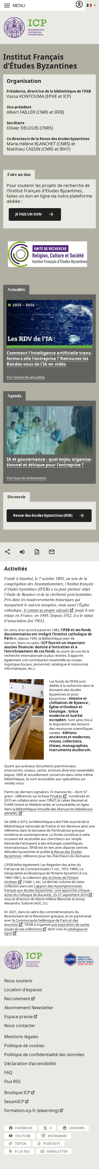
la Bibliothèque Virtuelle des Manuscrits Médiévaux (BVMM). (48, 811)
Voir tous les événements (26, 478)
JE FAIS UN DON (28, 214)
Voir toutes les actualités (26, 377)
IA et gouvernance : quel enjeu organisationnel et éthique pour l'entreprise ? (49, 462)
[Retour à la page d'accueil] (24, 27)
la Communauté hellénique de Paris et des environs (41, 922)
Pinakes (56, 796)
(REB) (42, 515)
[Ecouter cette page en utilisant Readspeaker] (22, 551)
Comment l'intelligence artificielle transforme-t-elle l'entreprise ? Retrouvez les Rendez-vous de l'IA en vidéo (49, 358)
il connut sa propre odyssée (46, 610)
